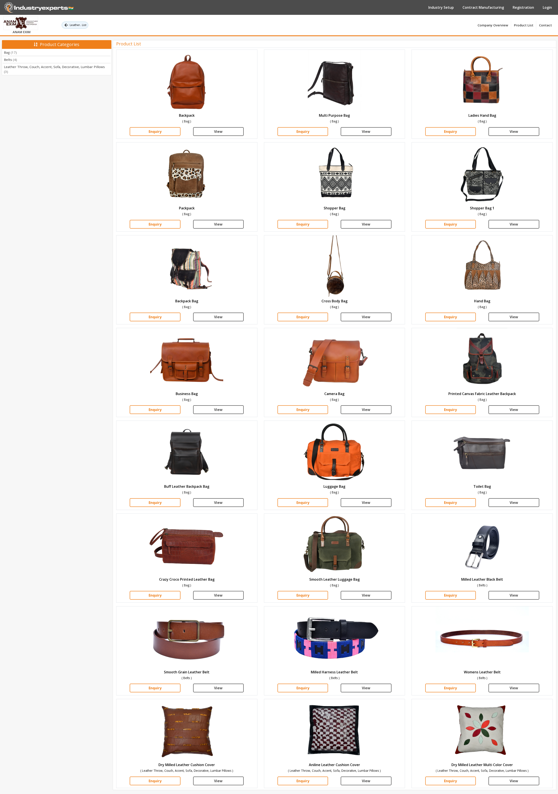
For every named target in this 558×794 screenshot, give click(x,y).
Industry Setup (441, 7)
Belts (10, 59)
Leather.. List (78, 25)
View (218, 131)
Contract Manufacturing (483, 7)
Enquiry (155, 131)
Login (547, 7)
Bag (10, 52)
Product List (523, 25)
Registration (523, 7)
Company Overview (493, 25)
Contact (545, 25)
